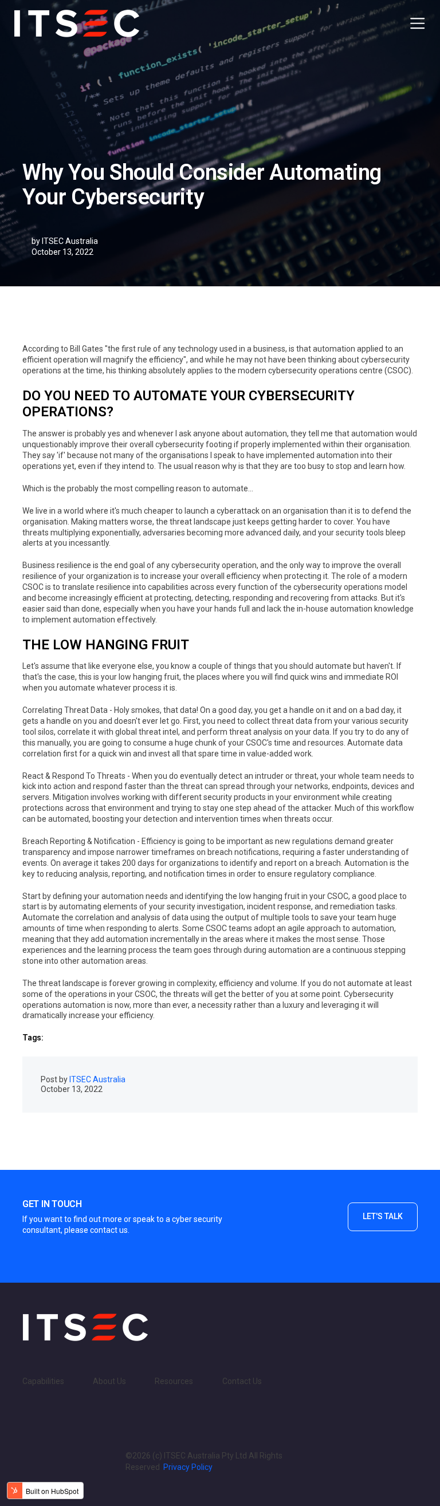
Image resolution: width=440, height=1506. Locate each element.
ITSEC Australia (70, 241)
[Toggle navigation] (417, 23)
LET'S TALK (383, 1216)
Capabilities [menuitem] (43, 1381)
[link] (85, 1326)
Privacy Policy (188, 1467)
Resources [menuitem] (174, 1381)
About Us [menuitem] (109, 1381)
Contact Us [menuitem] (242, 1381)
